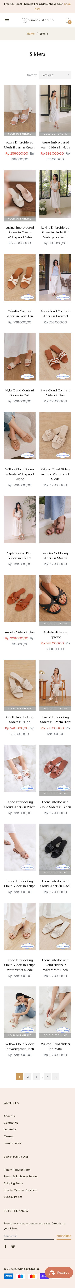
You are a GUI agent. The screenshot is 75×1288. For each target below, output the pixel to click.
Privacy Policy (12, 1143)
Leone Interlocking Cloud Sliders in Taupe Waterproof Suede (19, 964)
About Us (10, 1116)
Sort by (32, 75)
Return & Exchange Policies (21, 1176)
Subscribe (64, 1236)
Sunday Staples (29, 1269)
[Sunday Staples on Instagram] (13, 1246)
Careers (9, 1136)
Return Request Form (17, 1169)
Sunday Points (13, 1196)
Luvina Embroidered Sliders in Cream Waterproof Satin (20, 232)
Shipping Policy (13, 1183)
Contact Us (11, 1122)
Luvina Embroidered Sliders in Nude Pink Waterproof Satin (55, 232)
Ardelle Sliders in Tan (20, 632)
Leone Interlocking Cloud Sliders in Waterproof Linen (55, 964)
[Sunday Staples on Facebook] (5, 1246)
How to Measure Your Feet (21, 1190)
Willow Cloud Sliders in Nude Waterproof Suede (19, 474)
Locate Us (10, 1129)
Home (31, 33)
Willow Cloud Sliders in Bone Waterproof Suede (55, 474)
